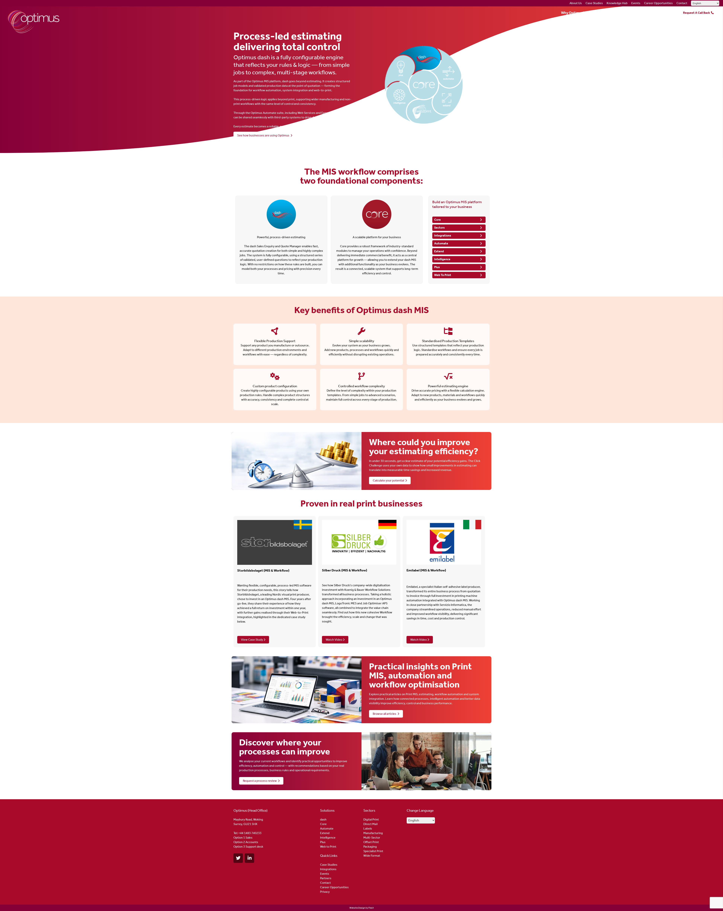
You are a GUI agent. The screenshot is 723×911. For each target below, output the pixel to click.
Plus (437, 267)
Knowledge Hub (617, 3)
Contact (681, 3)
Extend (439, 251)
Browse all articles (385, 714)
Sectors (617, 13)
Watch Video (334, 639)
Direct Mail (370, 824)
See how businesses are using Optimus (264, 135)
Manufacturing (373, 833)
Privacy (325, 892)
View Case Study (252, 639)
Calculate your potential (389, 480)
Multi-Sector (371, 837)
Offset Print (371, 842)
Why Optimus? (573, 13)
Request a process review (260, 780)
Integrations (641, 13)
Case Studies (594, 3)
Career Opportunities (658, 3)
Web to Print (328, 846)
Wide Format (371, 855)
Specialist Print (373, 851)
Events (635, 3)
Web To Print (442, 275)
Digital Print (371, 819)
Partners (665, 13)
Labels (367, 828)
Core (437, 219)
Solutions (596, 13)
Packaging (370, 846)
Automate (441, 243)
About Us (576, 3)
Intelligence (442, 259)
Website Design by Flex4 (361, 907)
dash (323, 819)
